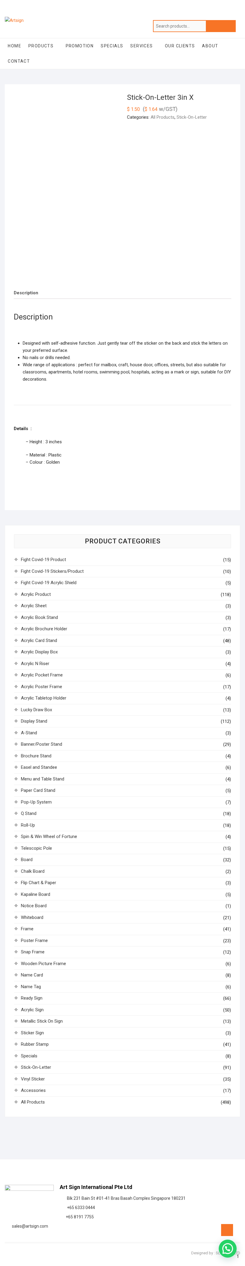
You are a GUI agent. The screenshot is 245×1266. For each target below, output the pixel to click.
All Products (162, 117)
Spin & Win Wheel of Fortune (49, 836)
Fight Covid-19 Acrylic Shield (48, 582)
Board (27, 859)
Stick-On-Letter (192, 117)
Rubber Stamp (35, 1044)
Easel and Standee (39, 767)
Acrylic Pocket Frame (42, 675)
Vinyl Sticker (33, 1079)
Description (26, 293)
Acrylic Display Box (39, 652)
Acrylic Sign (32, 1009)
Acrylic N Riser (35, 663)
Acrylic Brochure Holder (44, 629)
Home (14, 45)
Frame (27, 929)
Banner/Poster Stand (41, 744)
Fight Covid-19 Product (43, 559)
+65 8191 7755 (79, 1216)
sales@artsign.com (29, 1226)
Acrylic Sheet (34, 605)
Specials (112, 45)
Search (221, 26)
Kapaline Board (35, 894)
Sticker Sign (32, 1033)
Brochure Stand (36, 756)
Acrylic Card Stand (39, 640)
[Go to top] (227, 1230)
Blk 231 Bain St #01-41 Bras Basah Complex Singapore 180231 (125, 1198)
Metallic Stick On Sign (42, 1021)
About (210, 45)
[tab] (26, 293)
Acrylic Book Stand (39, 617)
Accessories (33, 1090)
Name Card (32, 975)
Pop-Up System (36, 802)
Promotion (80, 45)
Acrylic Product (36, 594)
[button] (228, 1249)
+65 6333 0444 (80, 1207)
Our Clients (180, 45)
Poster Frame (34, 940)
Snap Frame (33, 952)
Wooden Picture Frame (43, 963)
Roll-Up (28, 825)
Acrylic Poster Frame (41, 686)
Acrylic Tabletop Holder (43, 698)
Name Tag (31, 986)
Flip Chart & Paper (38, 882)
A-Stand (29, 733)
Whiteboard (32, 917)
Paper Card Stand (38, 790)
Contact (19, 61)
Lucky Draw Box (36, 709)
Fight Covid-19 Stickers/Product (52, 571)
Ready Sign (31, 998)
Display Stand (34, 721)
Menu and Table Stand (42, 779)
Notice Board (34, 905)
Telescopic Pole (36, 848)
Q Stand (28, 813)
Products (40, 45)
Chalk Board (33, 871)
